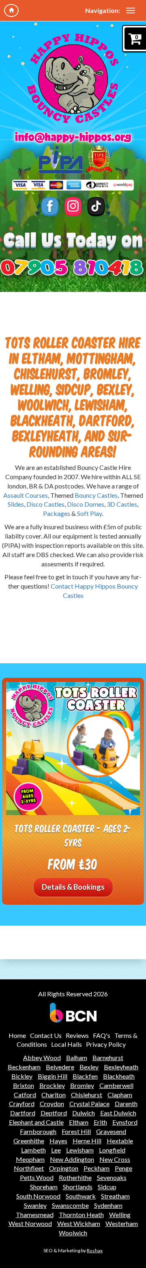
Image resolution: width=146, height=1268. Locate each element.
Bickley (21, 1076)
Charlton (53, 1094)
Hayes (58, 1140)
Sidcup (107, 1186)
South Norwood (38, 1196)
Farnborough (38, 1131)
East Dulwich (118, 1113)
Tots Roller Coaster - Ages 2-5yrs (73, 835)
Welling (120, 1214)
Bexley (89, 1067)
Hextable (120, 1140)
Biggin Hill (52, 1076)
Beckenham (24, 1067)
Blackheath (119, 1076)
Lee (56, 1150)
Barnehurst (107, 1057)
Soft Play (89, 513)
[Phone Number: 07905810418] (73, 268)
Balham (76, 1057)
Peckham (97, 1168)
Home (17, 1035)
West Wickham (78, 1223)
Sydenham (108, 1205)
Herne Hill (87, 1140)
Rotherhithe (75, 1177)
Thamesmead (35, 1214)
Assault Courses (25, 495)
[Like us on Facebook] (50, 206)
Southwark (81, 1196)
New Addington (72, 1159)
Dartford (22, 1113)
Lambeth (33, 1150)
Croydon (52, 1103)
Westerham (121, 1223)
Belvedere (60, 1067)
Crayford (21, 1103)
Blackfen (85, 1076)
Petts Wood (37, 1177)
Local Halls (66, 1044)
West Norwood (30, 1223)
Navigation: (102, 10)
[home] (11, 10)
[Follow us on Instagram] (73, 206)
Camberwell (116, 1085)
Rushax (95, 1250)
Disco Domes (85, 504)
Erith (100, 1122)
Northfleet (29, 1168)
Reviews (77, 1035)
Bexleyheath (121, 1067)
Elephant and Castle (36, 1122)
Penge (123, 1168)
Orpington (63, 1168)
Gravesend (111, 1131)
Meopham (30, 1159)
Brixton (23, 1085)
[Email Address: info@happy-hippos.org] (73, 137)
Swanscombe (70, 1205)
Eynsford (124, 1122)
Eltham (78, 1122)
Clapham (119, 1094)
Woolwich (73, 1233)
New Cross (114, 1159)
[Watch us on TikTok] (96, 206)
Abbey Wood (42, 1057)
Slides (16, 504)
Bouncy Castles (96, 495)
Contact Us (46, 1035)
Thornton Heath (81, 1214)
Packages (56, 513)
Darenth (126, 1103)
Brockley (52, 1085)
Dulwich (83, 1113)
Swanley (35, 1205)
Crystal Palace (89, 1103)
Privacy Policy (106, 1044)
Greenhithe (28, 1140)
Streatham (115, 1196)
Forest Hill (76, 1131)
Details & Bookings (73, 886)
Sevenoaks (112, 1177)
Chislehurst (86, 1094)
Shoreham (44, 1186)
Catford (25, 1094)
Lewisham (80, 1150)
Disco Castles (45, 504)
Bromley (82, 1085)
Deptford (54, 1113)
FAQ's (101, 1035)
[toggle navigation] (131, 10)
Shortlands (77, 1186)
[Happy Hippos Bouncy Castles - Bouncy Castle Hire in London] (73, 78)
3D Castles (122, 504)
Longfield (112, 1150)
